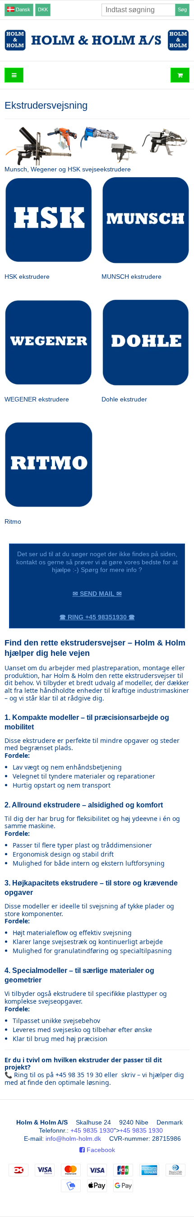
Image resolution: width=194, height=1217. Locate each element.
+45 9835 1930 (92, 1130)
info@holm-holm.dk (73, 1138)
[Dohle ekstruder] (145, 343)
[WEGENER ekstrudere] (48, 343)
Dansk (22, 9)
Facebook (100, 1149)
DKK (43, 9)
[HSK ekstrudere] (48, 220)
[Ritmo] (48, 465)
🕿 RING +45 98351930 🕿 (97, 617)
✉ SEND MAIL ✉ (97, 593)
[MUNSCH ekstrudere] (145, 220)
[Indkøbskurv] (180, 75)
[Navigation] (14, 75)
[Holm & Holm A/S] (97, 40)
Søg (182, 9)
